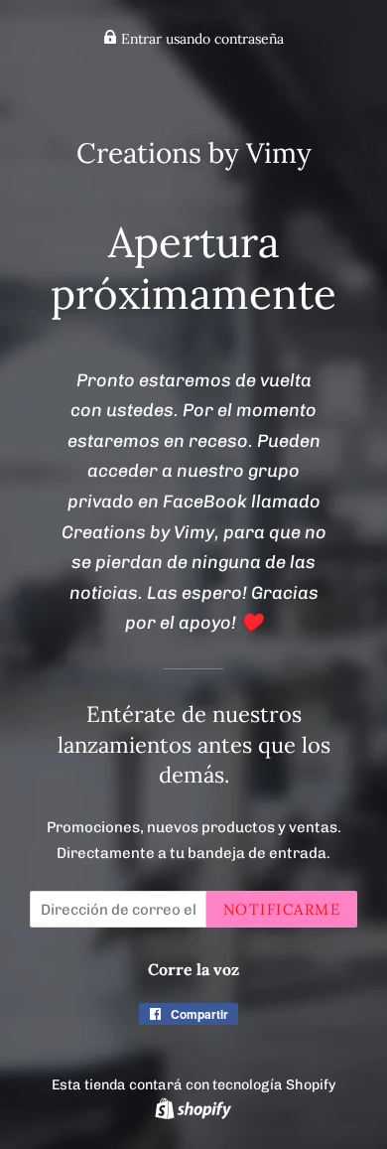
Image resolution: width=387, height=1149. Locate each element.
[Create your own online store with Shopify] (193, 1107)
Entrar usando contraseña (200, 39)
